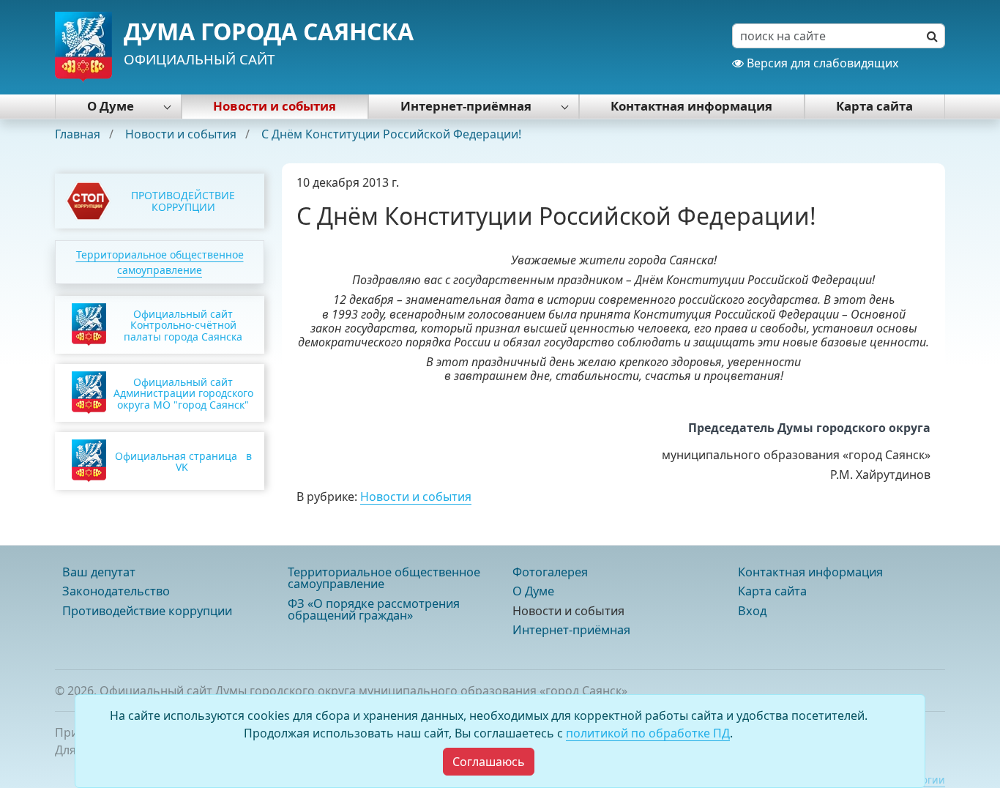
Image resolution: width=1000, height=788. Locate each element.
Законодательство (116, 591)
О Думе (110, 105)
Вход (752, 611)
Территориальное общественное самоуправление (384, 578)
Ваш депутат (98, 572)
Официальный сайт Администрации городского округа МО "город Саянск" (183, 393)
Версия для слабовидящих (821, 63)
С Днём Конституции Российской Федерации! (391, 134)
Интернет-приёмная (465, 105)
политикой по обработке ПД (648, 733)
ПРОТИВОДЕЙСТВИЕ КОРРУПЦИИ (183, 200)
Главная (79, 134)
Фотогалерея (550, 572)
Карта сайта (874, 105)
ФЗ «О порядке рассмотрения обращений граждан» (374, 609)
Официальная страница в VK (183, 461)
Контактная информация (691, 105)
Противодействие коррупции (147, 611)
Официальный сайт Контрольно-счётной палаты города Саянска (183, 325)
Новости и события (274, 105)
